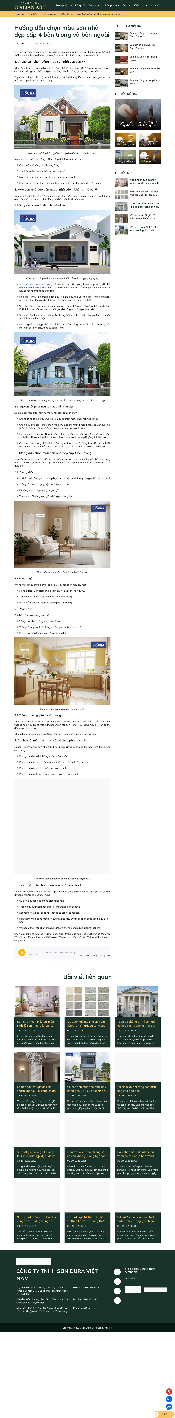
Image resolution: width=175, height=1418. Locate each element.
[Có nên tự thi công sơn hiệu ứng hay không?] (150, 157)
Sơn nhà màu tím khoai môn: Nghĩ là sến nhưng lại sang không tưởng (145, 183)
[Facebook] (117, 1272)
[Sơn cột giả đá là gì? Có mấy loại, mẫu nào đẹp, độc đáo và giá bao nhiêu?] (37, 1132)
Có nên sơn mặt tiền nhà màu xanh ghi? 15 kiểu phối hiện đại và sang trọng (87, 1090)
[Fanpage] (169, 1407)
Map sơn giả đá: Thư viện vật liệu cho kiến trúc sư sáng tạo (144, 195)
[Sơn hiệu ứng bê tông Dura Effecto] (121, 83)
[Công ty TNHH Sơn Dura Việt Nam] (31, 5)
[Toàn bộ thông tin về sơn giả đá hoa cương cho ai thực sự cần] (121, 206)
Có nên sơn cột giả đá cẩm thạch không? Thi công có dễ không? (142, 218)
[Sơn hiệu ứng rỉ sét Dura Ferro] (121, 59)
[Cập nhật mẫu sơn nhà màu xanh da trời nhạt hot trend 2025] (138, 1132)
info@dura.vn (88, 1308)
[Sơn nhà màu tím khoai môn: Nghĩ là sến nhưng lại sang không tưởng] (121, 182)
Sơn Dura (130, 1277)
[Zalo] (117, 1281)
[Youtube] (117, 1291)
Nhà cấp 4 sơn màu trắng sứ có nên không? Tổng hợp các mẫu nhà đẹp (86, 1155)
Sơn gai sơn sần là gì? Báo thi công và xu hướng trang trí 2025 (36, 1221)
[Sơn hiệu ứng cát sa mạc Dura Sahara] (121, 36)
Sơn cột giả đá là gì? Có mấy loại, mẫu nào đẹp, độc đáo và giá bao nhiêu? (36, 1155)
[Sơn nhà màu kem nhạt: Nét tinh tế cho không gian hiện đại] (138, 1197)
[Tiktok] (117, 1300)
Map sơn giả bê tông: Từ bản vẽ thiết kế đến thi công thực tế (86, 1221)
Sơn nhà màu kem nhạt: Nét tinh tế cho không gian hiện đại (135, 1221)
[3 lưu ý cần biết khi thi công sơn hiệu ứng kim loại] (125, 140)
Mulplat (108, 1327)
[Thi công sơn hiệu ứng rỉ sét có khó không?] (150, 140)
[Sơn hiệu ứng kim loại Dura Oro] (121, 71)
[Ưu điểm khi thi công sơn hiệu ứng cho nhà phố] (138, 1067)
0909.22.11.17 (90, 1299)
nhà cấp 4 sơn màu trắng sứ (40, 284)
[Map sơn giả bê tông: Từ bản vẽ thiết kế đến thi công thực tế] (88, 1197)
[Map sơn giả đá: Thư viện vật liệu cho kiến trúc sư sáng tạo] (121, 194)
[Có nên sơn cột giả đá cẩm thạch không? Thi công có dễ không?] (121, 218)
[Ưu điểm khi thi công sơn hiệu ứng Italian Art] (125, 157)
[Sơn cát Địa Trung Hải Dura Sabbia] (121, 47)
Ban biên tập (22, 43)
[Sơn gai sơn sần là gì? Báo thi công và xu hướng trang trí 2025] (37, 1197)
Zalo (169, 1399)
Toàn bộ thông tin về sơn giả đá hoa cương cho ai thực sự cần (144, 206)
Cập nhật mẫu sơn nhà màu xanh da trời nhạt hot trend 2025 (135, 1155)
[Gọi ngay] (169, 1391)
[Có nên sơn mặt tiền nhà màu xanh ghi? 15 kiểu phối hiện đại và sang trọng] (121, 230)
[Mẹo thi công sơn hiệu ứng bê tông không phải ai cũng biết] (138, 114)
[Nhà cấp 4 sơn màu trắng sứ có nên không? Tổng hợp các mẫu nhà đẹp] (88, 1132)
